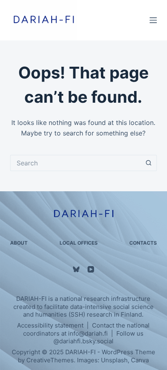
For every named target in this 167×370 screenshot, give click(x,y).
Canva (140, 360)
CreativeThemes (50, 360)
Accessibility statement (50, 325)
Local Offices (79, 243)
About (19, 243)
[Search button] (149, 163)
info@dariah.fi (88, 333)
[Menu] (153, 20)
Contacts (143, 243)
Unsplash (114, 360)
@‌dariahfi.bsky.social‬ (83, 341)
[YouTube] (91, 269)
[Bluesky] (76, 269)
